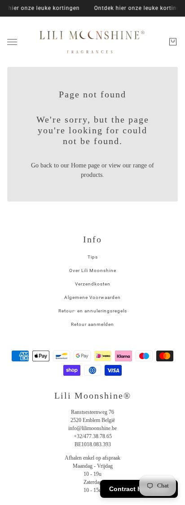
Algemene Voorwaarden (92, 297)
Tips (93, 257)
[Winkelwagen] (173, 42)
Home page (85, 165)
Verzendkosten (92, 283)
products (91, 174)
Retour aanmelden (92, 324)
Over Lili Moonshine (92, 270)
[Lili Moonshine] (92, 42)
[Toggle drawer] (12, 42)
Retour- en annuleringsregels (92, 310)
